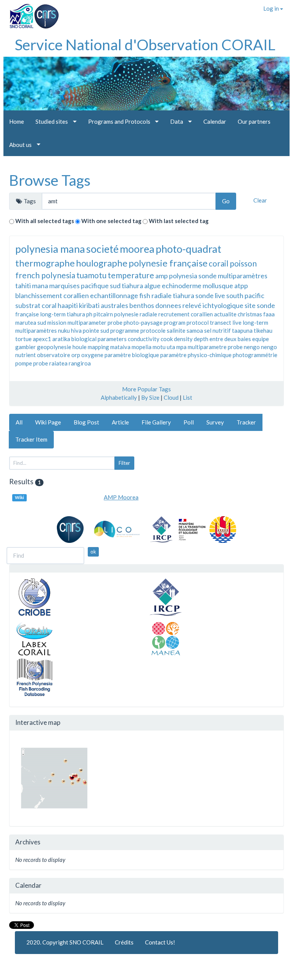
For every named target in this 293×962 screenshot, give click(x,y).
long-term (255, 322)
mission (56, 322)
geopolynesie (54, 346)
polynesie (126, 314)
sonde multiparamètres (232, 275)
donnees (168, 305)
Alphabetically (119, 397)
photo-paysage (143, 322)
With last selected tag (179, 220)
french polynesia (45, 275)
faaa (269, 314)
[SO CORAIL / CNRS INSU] (31, 13)
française (27, 314)
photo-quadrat (188, 248)
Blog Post (86, 422)
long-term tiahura (62, 314)
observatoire (53, 354)
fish (144, 295)
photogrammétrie (255, 354)
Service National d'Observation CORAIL (145, 44)
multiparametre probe (215, 346)
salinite (176, 330)
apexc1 (42, 338)
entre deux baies (230, 338)
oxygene (92, 354)
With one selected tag (111, 220)
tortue (23, 338)
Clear (260, 200)
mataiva (120, 346)
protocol (198, 322)
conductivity (143, 338)
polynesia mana (50, 248)
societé (102, 248)
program (174, 322)
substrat (27, 305)
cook (167, 338)
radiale (148, 314)
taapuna (242, 330)
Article (120, 422)
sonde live (210, 295)
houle (79, 346)
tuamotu (91, 275)
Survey (215, 422)
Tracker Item (31, 439)
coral (49, 305)
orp (75, 354)
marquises (64, 285)
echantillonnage (114, 295)
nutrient (25, 354)
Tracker (246, 422)
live (236, 322)
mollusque (218, 285)
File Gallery (156, 422)
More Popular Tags (146, 389)
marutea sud (30, 322)
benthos (141, 305)
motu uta (164, 346)
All (19, 422)
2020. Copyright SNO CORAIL (64, 942)
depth (201, 338)
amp (161, 275)
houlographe (101, 262)
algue (152, 285)
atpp (241, 285)
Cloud (171, 397)
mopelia (141, 346)
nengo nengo (260, 346)
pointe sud (96, 330)
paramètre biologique (132, 354)
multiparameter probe (95, 322)
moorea (137, 248)
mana (40, 285)
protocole (153, 330)
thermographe (45, 262)
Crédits (124, 942)
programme (124, 330)
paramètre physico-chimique (196, 354)
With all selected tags (44, 220)
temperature (131, 275)
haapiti (68, 305)
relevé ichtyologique (212, 305)
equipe (260, 338)
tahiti (23, 285)
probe (40, 363)
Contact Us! (160, 942)
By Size (150, 397)
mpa (181, 346)
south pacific (245, 295)
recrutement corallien (185, 314)
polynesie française (168, 262)
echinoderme (181, 285)
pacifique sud (101, 285)
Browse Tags (49, 180)
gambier (25, 346)
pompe (23, 363)
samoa (195, 330)
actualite (225, 314)
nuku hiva (70, 330)
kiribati (89, 305)
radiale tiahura (172, 295)
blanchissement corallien (52, 295)
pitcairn (103, 314)
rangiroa (80, 363)
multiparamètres (36, 330)
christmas (250, 314)
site (250, 305)
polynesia (183, 275)
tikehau (263, 330)
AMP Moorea (121, 497)
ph (89, 314)
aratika (61, 338)
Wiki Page (48, 422)
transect (220, 322)
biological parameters (99, 338)
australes (114, 305)
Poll (189, 422)
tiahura (132, 285)
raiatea (58, 363)
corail (219, 263)
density (183, 338)
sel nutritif (217, 330)
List (187, 397)
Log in (271, 8)
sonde (266, 305)
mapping (98, 346)
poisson (243, 263)
